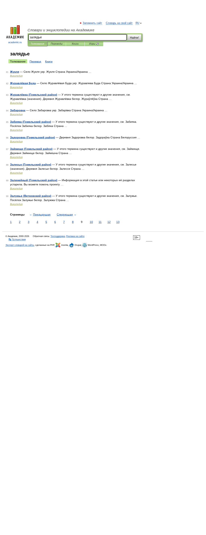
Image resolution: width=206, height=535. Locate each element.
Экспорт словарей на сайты (19, 245)
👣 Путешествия (17, 239)
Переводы (57, 43)
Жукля (14, 71)
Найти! (134, 37)
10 (91, 222)
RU (137, 23)
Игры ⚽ (94, 43)
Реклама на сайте (75, 236)
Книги (75, 43)
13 (117, 222)
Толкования (37, 43)
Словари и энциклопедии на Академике (61, 30)
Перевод (35, 61)
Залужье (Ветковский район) (30, 195)
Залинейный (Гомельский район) (33, 180)
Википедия (16, 76)
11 (100, 222)
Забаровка (17, 110)
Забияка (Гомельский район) (30, 121)
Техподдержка (57, 236)
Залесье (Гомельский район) (30, 164)
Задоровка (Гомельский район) (32, 137)
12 (109, 222)
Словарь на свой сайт (119, 23)
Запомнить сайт (92, 23)
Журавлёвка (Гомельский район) (33, 94)
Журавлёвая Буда (23, 83)
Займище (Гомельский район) (31, 148)
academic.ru (15, 42)
